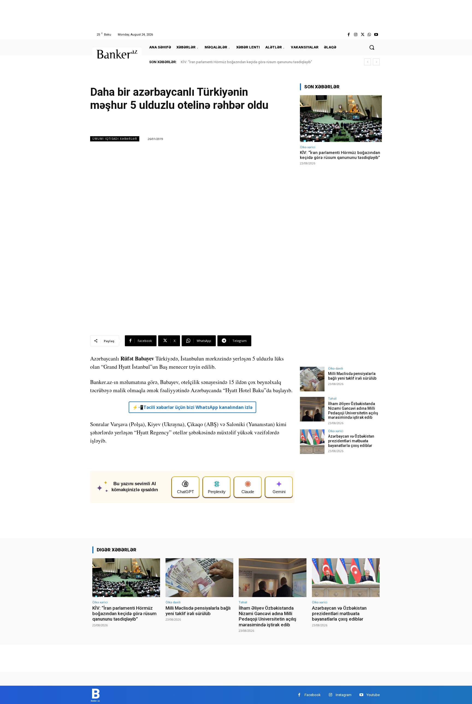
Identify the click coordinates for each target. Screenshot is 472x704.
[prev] (367, 62)
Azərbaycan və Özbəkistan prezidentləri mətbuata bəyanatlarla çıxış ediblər (351, 441)
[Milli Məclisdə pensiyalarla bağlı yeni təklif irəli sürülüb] (312, 379)
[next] (376, 62)
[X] (362, 34)
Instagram (344, 695)
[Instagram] (355, 34)
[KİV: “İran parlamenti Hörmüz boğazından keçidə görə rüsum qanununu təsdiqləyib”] (341, 118)
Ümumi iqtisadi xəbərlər (114, 139)
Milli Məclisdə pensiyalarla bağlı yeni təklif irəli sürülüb (352, 375)
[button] (372, 47)
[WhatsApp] (369, 34)
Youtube (373, 695)
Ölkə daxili (335, 368)
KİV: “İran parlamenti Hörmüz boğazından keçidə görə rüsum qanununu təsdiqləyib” (246, 62)
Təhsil (332, 398)
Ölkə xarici (307, 147)
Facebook (313, 695)
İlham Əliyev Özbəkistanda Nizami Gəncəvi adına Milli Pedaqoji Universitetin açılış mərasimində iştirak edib (353, 411)
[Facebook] (348, 34)
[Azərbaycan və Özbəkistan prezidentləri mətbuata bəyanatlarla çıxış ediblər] (312, 441)
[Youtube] (376, 34)
